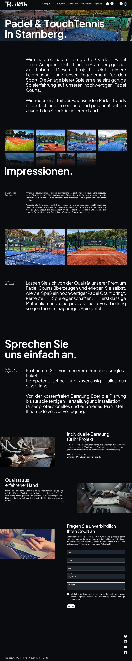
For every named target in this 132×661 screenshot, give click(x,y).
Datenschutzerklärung (92, 594)
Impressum (10, 658)
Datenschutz (21, 658)
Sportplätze (47, 4)
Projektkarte (86, 4)
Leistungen (61, 4)
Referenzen (73, 4)
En (47, 658)
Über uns (98, 4)
